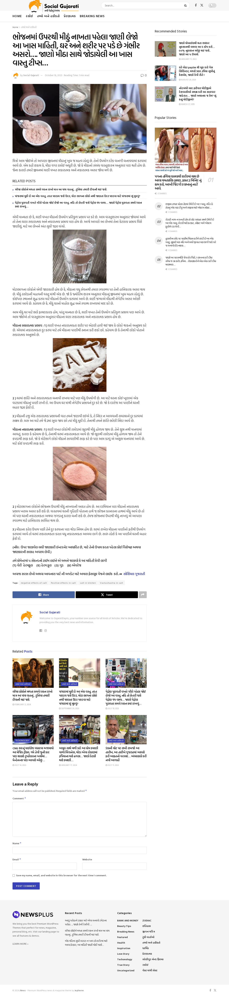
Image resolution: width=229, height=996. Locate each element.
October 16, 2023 (53, 75)
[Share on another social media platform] (143, 594)
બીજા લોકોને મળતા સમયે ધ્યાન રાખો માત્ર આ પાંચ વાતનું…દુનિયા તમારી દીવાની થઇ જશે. (61, 189)
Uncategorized (125, 970)
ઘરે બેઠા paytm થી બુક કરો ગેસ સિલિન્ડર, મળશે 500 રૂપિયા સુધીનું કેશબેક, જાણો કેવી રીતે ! (197, 71)
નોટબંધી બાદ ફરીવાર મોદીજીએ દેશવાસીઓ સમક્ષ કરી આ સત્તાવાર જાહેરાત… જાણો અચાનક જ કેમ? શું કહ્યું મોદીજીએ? (197, 93)
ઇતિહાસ (146, 926)
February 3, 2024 (22, 704)
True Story (123, 965)
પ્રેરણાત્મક (70, 16)
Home (17, 16)
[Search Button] (186, 5)
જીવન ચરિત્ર (148, 931)
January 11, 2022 (189, 59)
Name (17, 843)
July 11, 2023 (113, 765)
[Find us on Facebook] (196, 5)
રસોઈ (29, 16)
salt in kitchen (88, 582)
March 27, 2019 (187, 104)
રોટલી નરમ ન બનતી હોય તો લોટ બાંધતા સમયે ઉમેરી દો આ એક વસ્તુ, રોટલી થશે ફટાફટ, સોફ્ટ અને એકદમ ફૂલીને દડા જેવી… (189, 223)
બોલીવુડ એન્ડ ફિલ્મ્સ (153, 959)
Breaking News (92, 16)
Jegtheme (79, 990)
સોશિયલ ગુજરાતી (134, 573)
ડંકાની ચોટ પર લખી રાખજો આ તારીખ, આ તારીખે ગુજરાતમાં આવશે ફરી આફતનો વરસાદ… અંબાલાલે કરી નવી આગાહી (126, 754)
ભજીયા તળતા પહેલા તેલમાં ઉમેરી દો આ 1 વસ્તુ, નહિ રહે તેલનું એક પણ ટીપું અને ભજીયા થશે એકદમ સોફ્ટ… (189, 205)
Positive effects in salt (63, 582)
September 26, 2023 (70, 708)
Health (121, 942)
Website (87, 859)
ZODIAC (146, 920)
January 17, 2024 (69, 765)
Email (17, 859)
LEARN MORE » (20, 944)
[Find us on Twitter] (201, 5)
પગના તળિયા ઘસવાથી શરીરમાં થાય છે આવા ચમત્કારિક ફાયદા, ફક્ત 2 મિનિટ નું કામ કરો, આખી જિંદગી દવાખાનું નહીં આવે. (178, 182)
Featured (122, 937)
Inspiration (123, 948)
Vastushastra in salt (111, 582)
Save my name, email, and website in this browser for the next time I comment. (61, 875)
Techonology (22, 740)
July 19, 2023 (113, 708)
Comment (19, 798)
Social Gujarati (31, 75)
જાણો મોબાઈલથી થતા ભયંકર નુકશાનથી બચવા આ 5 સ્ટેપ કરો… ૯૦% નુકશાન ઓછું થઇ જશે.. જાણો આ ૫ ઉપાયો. (197, 48)
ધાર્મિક (145, 948)
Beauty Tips (124, 926)
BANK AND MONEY (127, 920)
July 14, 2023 (20, 765)
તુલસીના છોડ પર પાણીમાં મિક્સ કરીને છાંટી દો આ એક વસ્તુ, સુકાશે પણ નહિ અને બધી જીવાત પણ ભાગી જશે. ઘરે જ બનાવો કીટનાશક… (190, 242)
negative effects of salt (34, 582)
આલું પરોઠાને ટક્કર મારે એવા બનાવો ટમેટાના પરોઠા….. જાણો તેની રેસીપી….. (86, 922)
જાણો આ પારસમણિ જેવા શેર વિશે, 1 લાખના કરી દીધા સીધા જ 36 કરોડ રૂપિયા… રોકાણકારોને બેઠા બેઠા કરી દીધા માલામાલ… (190, 261)
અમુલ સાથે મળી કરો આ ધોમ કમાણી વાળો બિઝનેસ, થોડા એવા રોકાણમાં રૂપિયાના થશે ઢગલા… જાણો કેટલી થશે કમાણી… (78, 754)
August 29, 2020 (188, 79)
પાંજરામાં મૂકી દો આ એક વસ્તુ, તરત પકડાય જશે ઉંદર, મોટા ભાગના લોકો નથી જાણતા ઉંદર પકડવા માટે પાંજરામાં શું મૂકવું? (77, 196)
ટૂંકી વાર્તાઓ (148, 937)
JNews (23, 990)
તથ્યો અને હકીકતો (48, 16)
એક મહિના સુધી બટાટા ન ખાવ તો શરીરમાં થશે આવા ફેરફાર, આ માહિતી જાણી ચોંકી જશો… (86, 943)
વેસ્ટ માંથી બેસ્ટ (149, 970)
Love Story (123, 954)
